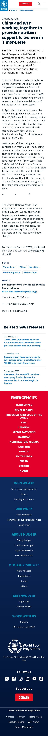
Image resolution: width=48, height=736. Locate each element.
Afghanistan (24, 405)
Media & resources (24, 565)
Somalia (24, 451)
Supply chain (24, 525)
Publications (24, 576)
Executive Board (16, 721)
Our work (23, 509)
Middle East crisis (24, 432)
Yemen (24, 470)
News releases (26, 10)
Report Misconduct (24, 727)
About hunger (24, 534)
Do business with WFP (24, 627)
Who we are (24, 483)
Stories (24, 581)
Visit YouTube (34, 679)
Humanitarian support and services (24, 519)
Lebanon (24, 427)
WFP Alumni (33, 721)
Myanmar (24, 436)
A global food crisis (24, 550)
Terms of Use (35, 716)
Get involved (24, 596)
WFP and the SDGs (24, 555)
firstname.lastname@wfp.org (19, 291)
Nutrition (34, 267)
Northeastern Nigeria (24, 441)
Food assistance (24, 514)
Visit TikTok (41, 679)
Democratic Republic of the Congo (24, 416)
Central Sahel (24, 410)
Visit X (7, 679)
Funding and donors (24, 499)
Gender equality (11, 272)
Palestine (24, 446)
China (23, 267)
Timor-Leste (9, 267)
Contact (10, 716)
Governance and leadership (24, 489)
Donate (25, 4)
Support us (24, 601)
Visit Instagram (21, 679)
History (24, 494)
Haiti (24, 422)
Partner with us (24, 606)
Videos (24, 586)
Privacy (21, 716)
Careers (24, 622)
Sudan (24, 461)
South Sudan (24, 456)
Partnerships (30, 272)
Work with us (24, 616)
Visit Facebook (14, 679)
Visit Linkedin (27, 679)
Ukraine (24, 465)
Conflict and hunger (24, 545)
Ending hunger (24, 540)
